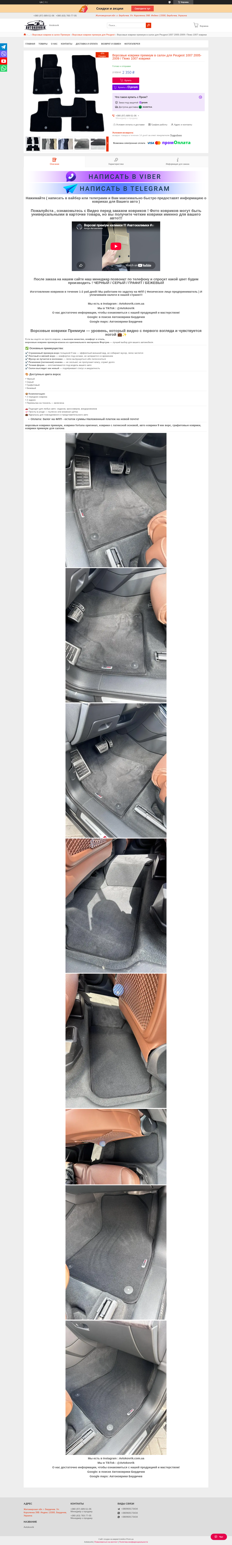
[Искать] (148, 25)
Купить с (122, 87)
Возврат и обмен (111, 44)
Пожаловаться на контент (106, 1542)
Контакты (66, 44)
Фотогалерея (132, 44)
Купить (128, 80)
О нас (54, 44)
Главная (30, 44)
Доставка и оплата (87, 44)
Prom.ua (130, 1539)
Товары (43, 44)
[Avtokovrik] (35, 25)
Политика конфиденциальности (133, 1542)
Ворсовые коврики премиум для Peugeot (93, 34)
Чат (221, 1537)
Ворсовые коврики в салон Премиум (51, 34)
